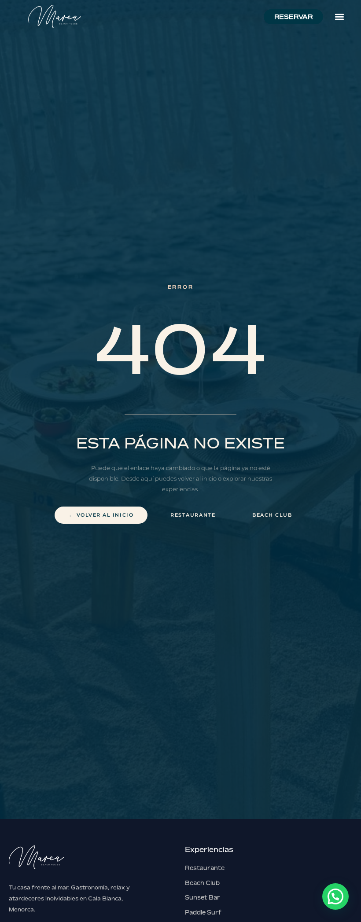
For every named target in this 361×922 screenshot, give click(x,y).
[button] (339, 16)
